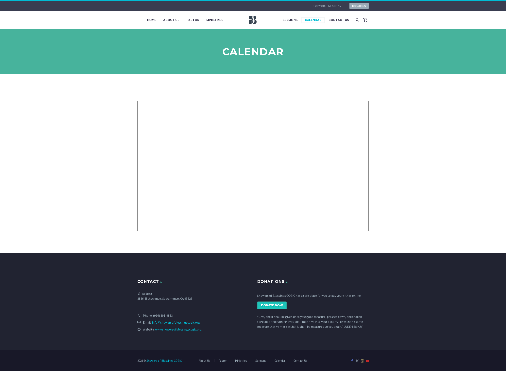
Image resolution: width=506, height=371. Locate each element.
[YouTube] (367, 361)
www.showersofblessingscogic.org (178, 329)
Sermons (290, 20)
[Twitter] (357, 361)
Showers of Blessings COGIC (164, 361)
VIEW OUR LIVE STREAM (328, 6)
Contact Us (339, 20)
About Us (171, 20)
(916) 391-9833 (163, 315)
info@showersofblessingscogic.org (176, 322)
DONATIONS (359, 6)
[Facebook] (352, 361)
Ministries (214, 20)
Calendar (313, 20)
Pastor (193, 20)
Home (151, 20)
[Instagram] (362, 361)
